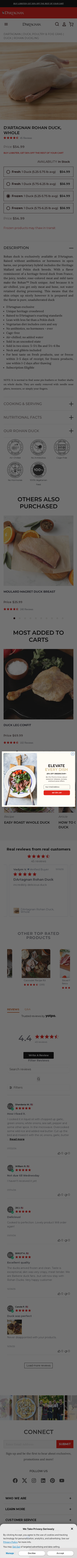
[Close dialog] (72, 753)
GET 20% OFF (57, 792)
